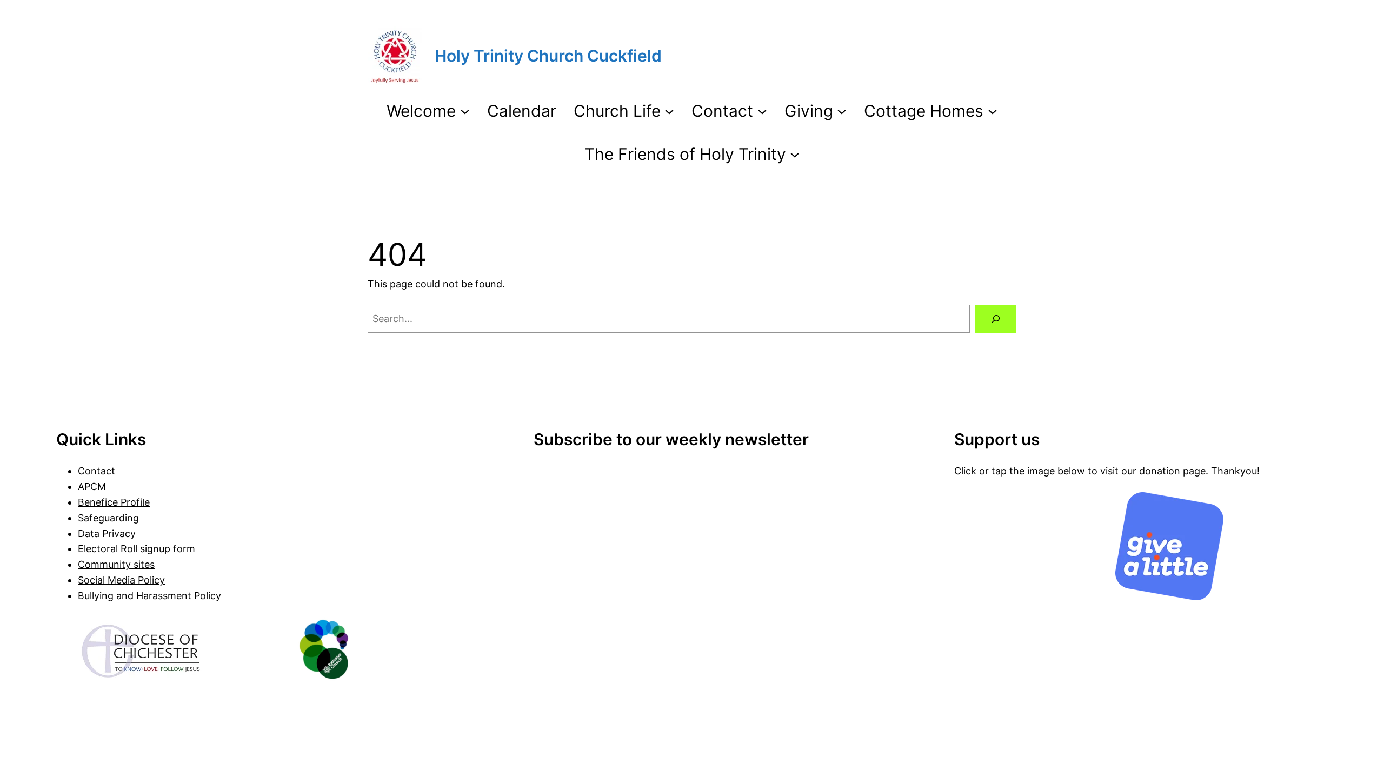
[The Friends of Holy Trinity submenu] (795, 154)
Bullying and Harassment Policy (149, 595)
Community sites (116, 564)
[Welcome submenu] (465, 111)
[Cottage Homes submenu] (992, 111)
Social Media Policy (121, 580)
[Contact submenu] (762, 111)
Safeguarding (108, 518)
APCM (92, 486)
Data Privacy (107, 533)
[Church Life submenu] (669, 111)
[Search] (995, 319)
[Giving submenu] (842, 111)
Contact (96, 471)
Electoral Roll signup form (136, 548)
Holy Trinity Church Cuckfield (548, 55)
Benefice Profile (114, 502)
